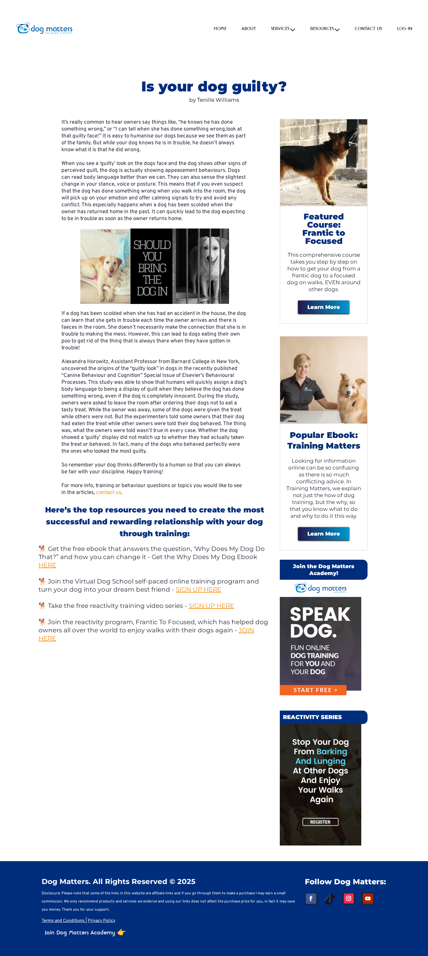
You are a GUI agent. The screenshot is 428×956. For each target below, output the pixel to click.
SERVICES (280, 29)
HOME (220, 29)
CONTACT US (368, 29)
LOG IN (404, 29)
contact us (108, 492)
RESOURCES (322, 29)
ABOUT (249, 29)
